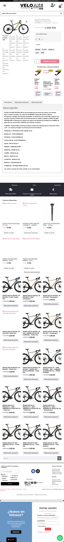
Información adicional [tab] (21, 102)
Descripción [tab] (8, 102)
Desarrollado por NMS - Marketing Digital (32, 494)
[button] (5, 5)
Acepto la (14, 477)
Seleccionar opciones (31, 233)
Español (5, 476)
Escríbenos (57, 185)
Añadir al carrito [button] (38, 94)
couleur (38, 44)
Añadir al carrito (49, 61)
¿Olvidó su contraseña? (43, 532)
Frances (4, 480)
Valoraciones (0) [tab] (36, 102)
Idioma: (3, 474)
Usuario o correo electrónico (46, 515)
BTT (39, 19)
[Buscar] (59, 458)
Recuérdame (42, 526)
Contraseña (41, 520)
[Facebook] (33, 471)
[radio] (36, 39)
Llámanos (14, 185)
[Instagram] (38, 471)
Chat (34, 185)
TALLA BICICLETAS (41, 34)
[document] (32, 521)
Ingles (4, 478)
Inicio (36, 19)
